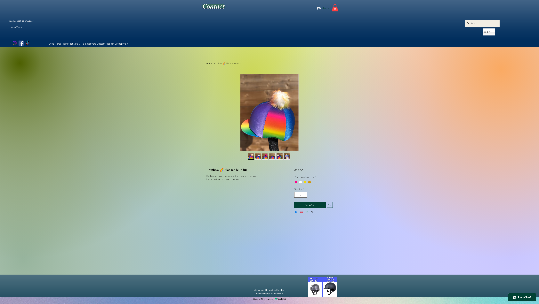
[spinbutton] (300, 194)
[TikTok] (27, 43)
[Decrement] (297, 194)
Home (209, 63)
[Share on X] (312, 212)
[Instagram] (14, 43)
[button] (335, 7)
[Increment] (305, 194)
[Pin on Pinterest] (301, 212)
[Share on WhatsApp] (307, 212)
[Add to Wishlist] (330, 205)
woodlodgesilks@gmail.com (21, 21)
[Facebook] (21, 43)
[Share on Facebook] (296, 212)
